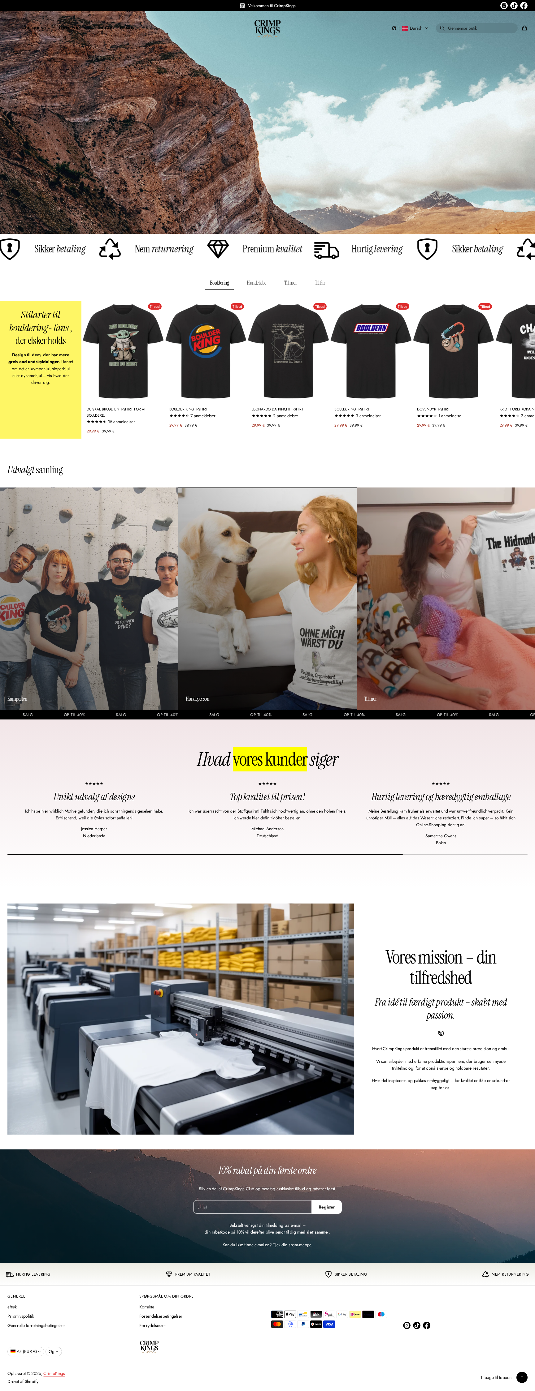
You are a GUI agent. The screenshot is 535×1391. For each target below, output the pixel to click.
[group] (267, 122)
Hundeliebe (256, 282)
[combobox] (477, 28)
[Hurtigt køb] (155, 394)
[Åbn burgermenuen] (11, 28)
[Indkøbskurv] (524, 28)
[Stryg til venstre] (8, 368)
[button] (410, 28)
